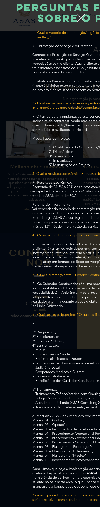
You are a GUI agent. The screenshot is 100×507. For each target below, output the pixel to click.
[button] (81, 18)
